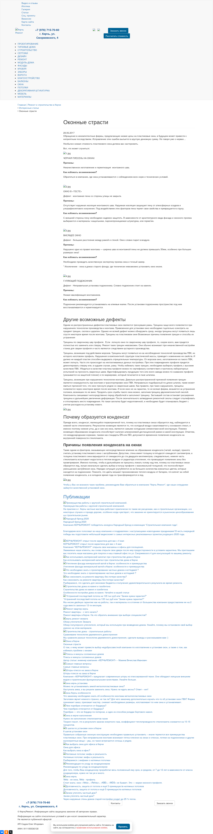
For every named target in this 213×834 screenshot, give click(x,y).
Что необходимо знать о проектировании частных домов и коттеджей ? (99, 573)
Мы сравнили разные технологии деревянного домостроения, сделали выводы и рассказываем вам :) (115, 637)
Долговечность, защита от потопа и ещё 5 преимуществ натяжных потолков (102, 789)
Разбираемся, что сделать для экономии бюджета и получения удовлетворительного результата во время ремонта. (122, 582)
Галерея (26, 9)
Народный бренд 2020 (74, 521)
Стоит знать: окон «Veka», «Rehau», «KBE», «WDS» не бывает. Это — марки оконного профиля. (112, 782)
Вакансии (26, 18)
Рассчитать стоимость (117, 35)
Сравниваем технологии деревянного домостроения (90, 634)
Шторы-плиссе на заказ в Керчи (79, 673)
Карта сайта (28, 21)
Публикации (76, 496)
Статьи (25, 12)
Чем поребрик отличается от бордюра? (83, 708)
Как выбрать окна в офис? (76, 750)
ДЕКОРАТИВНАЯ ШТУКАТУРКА (34, 90)
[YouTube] (71, 32)
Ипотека (26, 6)
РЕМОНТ (22, 59)
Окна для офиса (71, 747)
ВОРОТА (22, 74)
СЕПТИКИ (23, 53)
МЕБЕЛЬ (22, 93)
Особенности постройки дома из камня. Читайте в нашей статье (96, 592)
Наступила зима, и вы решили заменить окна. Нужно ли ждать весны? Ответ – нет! (105, 689)
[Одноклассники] (6, 832)
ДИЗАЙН (22, 56)
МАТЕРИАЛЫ (24, 96)
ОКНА (21, 84)
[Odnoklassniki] (81, 32)
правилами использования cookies (91, 827)
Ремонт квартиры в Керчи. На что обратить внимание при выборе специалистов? (105, 614)
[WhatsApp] (74, 32)
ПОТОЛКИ (23, 87)
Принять (123, 826)
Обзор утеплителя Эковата (77, 621)
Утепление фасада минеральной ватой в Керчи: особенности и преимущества (103, 566)
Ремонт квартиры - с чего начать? (80, 611)
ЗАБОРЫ (22, 71)
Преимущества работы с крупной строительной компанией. (94, 505)
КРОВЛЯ (22, 68)
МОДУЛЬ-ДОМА (26, 62)
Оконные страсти (72, 644)
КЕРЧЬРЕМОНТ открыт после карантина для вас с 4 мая (92, 543)
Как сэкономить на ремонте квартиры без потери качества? (93, 579)
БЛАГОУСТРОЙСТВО (29, 78)
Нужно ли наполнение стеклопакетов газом (85, 718)
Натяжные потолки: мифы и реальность (83, 757)
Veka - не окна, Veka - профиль (79, 779)
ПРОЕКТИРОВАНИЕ (28, 43)
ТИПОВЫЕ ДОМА (27, 46)
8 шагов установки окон (75, 731)
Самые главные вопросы (76, 666)
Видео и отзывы (30, 3)
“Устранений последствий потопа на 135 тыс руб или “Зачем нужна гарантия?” (103, 599)
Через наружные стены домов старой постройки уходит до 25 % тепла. (99, 798)
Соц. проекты (28, 15)
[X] (10, 832)
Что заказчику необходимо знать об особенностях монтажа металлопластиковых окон (107, 695)
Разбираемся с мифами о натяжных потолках (86, 760)
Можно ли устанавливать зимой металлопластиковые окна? (94, 686)
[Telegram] (76, 32)
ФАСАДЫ (22, 65)
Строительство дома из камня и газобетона (85, 589)
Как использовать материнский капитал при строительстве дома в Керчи (100, 559)
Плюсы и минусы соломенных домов (82, 657)
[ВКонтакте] (2, 832)
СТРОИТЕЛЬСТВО (27, 49)
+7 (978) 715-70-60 (47, 30)
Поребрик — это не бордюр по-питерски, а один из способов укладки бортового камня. (108, 711)
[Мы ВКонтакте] (78, 32)
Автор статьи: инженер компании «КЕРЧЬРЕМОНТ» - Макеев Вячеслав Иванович (105, 660)
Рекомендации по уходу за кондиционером (85, 766)
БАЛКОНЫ (23, 81)
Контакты (26, 24)
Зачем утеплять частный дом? (78, 795)
